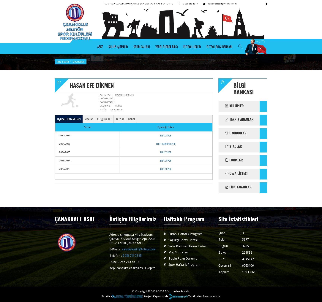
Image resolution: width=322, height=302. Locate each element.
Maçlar (89, 119)
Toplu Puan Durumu (182, 258)
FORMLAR (235, 160)
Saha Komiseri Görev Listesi (187, 246)
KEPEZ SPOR (165, 135)
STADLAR (235, 146)
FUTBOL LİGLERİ (192, 46)
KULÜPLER (236, 106)
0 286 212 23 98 (132, 255)
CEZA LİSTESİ (237, 173)
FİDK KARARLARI (240, 187)
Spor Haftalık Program (184, 264)
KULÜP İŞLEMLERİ (118, 46)
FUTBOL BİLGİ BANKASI (219, 46)
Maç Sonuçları (178, 252)
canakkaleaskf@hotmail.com (139, 249)
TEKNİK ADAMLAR (241, 119)
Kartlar (120, 119)
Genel (131, 119)
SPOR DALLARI (141, 46)
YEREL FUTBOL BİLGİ (166, 46)
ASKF (100, 46)
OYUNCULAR (237, 133)
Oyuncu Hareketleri (69, 119)
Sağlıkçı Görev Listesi (183, 240)
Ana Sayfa (63, 61)
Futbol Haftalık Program (185, 234)
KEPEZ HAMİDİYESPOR (166, 143)
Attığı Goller (104, 119)
